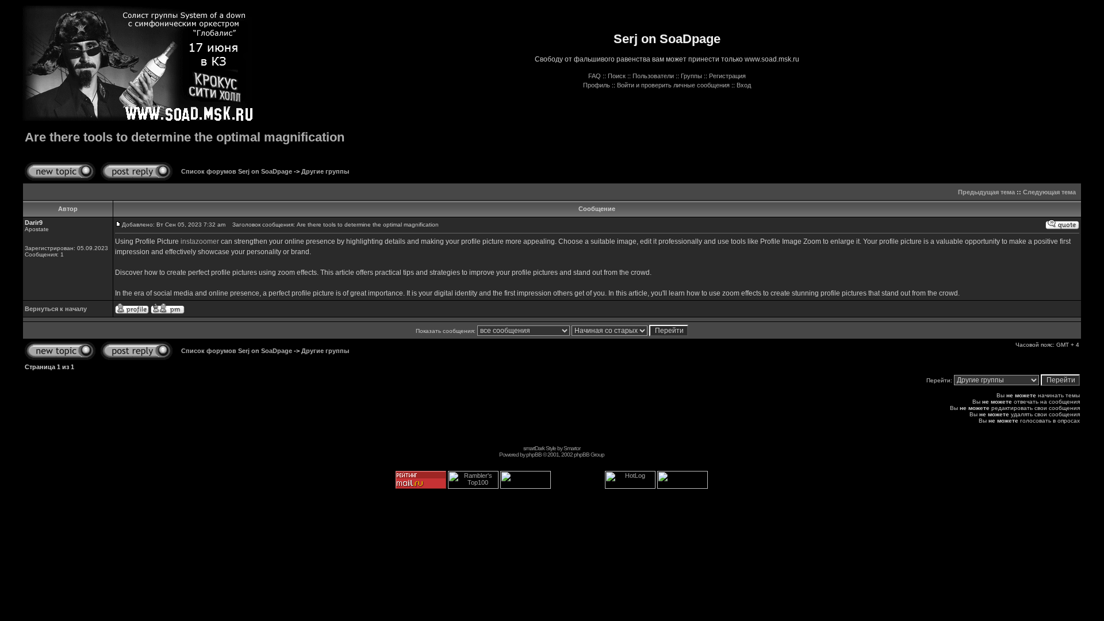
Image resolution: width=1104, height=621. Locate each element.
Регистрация (727, 75)
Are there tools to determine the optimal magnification (184, 137)
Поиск (617, 75)
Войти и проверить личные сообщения (673, 85)
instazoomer (200, 241)
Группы (691, 75)
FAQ (594, 75)
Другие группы (325, 171)
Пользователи (653, 75)
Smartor (572, 448)
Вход (744, 85)
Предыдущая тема (986, 192)
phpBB (534, 454)
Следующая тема (1049, 192)
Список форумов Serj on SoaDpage (236, 171)
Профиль (596, 85)
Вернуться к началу (56, 308)
